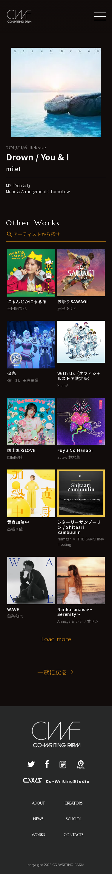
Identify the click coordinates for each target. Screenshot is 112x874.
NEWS (38, 819)
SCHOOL (74, 819)
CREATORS (74, 803)
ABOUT (38, 803)
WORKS (38, 835)
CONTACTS (74, 835)
